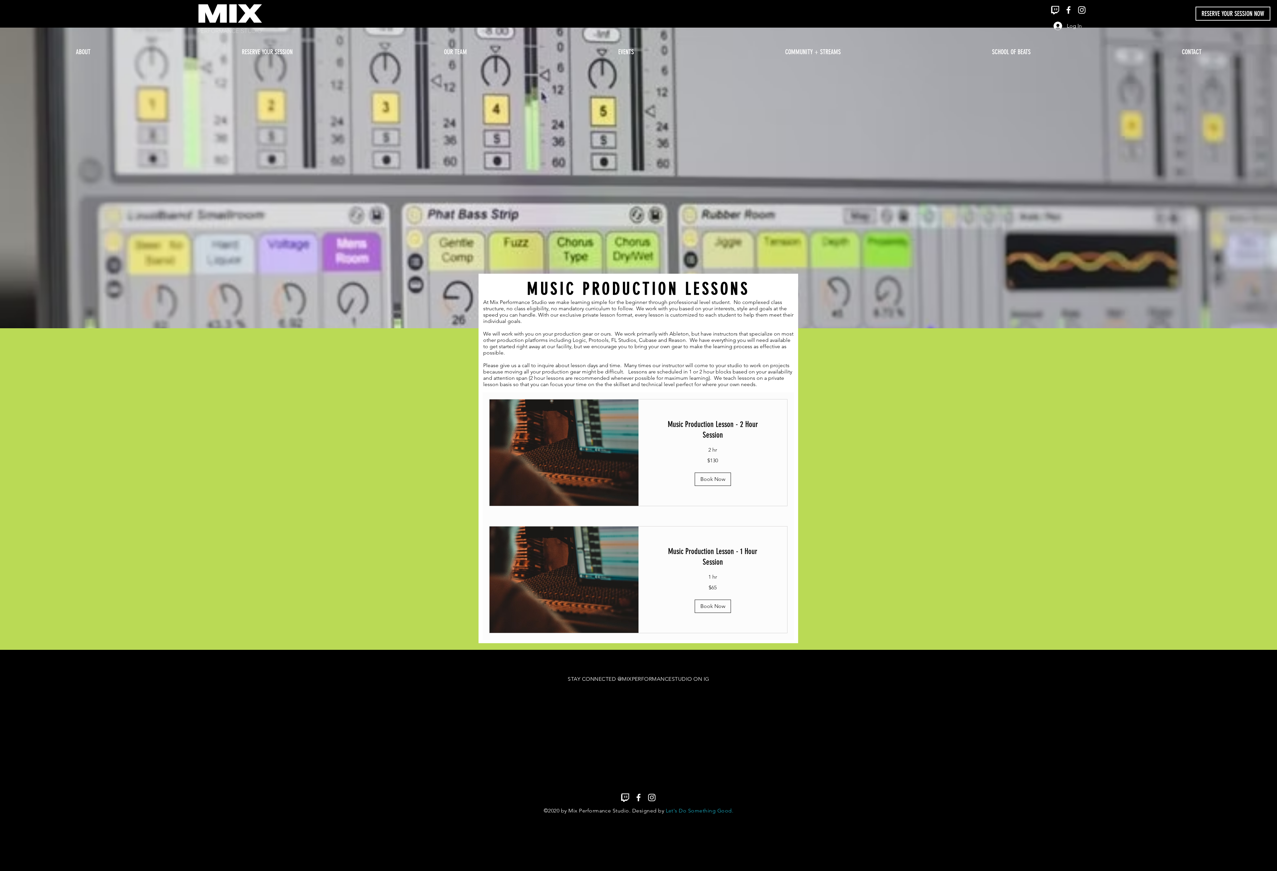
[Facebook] (1068, 10)
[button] (713, 479)
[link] (713, 430)
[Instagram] (1082, 10)
